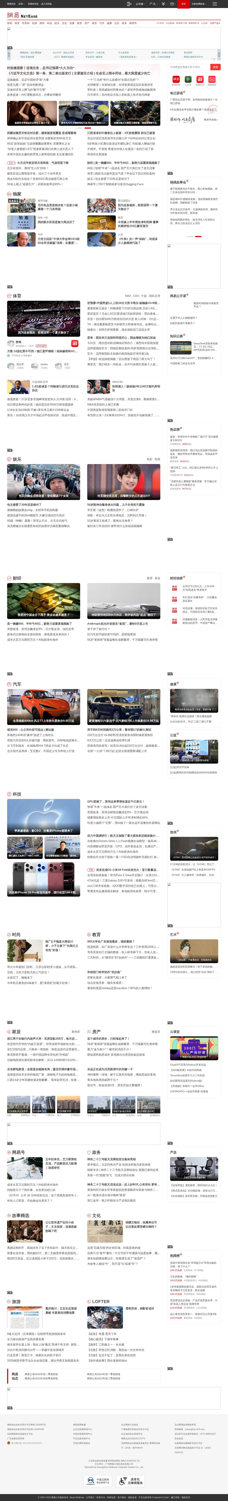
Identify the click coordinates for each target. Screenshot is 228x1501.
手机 (91, 870)
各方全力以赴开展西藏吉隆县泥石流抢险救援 (35, 79)
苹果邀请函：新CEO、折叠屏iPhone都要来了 (124, 168)
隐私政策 (132, 1497)
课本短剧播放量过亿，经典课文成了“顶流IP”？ (116, 1258)
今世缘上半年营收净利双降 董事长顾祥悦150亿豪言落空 (138, 224)
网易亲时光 (194, 23)
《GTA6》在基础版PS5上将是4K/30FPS (192, 869)
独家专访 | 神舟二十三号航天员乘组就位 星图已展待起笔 (123, 1169)
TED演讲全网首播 (28, 57)
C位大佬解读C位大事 (128, 52)
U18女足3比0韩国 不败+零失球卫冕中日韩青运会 (38, 409)
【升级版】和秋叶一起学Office (187, 1086)
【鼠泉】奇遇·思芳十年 (102, 1333)
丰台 (34, 1115)
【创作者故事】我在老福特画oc (107, 1360)
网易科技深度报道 (126, 57)
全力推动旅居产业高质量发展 (25, 1339)
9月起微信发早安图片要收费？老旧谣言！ (193, 109)
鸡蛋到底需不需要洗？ (182, 323)
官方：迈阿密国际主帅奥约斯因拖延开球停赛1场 (118, 353)
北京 (116, 23)
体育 (17, 23)
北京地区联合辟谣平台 (131, 1434)
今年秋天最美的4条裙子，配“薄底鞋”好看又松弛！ (38, 982)
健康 (109, 23)
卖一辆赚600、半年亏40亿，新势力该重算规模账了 (39, 623)
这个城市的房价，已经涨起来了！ (108, 1038)
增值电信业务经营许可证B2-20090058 (25, 1429)
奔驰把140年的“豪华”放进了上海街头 (30, 735)
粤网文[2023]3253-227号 (133, 1438)
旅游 (16, 1301)
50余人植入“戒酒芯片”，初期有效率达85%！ (35, 184)
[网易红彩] (74, 343)
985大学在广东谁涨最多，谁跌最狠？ (111, 941)
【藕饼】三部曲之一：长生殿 (105, 1344)
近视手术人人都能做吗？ (184, 317)
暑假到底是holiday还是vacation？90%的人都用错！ (120, 988)
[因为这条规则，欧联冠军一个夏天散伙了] (101, 205)
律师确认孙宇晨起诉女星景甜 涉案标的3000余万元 (39, 138)
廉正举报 (175, 1497)
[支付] (164, 4)
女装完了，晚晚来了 (20, 977)
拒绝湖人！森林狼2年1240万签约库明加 (136, 388)
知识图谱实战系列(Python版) (186, 1080)
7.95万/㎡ (105, 1115)
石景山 (90, 1115)
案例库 (76, 1031)
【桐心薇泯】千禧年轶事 (103, 1339)
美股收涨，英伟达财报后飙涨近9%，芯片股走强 (117, 812)
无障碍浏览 (33, 4)
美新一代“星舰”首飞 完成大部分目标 (111, 1175)
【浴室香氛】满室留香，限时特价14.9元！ (193, 1185)
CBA (136, 295)
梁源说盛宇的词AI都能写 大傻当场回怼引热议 (36, 515)
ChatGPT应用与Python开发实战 (188, 1064)
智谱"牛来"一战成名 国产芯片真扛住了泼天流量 (117, 806)
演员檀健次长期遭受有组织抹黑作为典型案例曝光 (38, 526)
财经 (42, 23)
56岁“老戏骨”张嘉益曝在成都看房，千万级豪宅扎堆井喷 (122, 639)
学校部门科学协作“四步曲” (104, 972)
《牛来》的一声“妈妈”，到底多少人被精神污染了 (138, 240)
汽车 (101, 23)
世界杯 (26, 23)
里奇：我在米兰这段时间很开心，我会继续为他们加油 (121, 337)
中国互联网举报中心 (82, 1434)
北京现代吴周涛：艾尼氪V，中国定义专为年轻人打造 (41, 751)
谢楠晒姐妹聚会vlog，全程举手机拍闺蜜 (32, 510)
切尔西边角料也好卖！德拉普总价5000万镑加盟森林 (40, 404)
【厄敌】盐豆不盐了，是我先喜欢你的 (111, 1355)
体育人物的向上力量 (160, 57)
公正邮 (204, 23)
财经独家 (176, 578)
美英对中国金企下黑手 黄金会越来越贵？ (121, 162)
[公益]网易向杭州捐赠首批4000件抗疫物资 (193, 772)
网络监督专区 (209, 14)
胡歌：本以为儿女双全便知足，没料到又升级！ (117, 515)
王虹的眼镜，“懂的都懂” (183, 1276)
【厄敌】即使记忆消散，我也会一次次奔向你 (115, 1349)
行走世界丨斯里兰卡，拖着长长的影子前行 (34, 1355)
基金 (157, 578)
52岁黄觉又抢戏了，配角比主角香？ (110, 520)
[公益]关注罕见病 (179, 767)
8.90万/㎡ (25, 1115)
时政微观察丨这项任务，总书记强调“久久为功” (40, 68)
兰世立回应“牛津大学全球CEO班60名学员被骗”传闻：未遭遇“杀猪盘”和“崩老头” (59, 241)
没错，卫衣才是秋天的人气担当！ (28, 972)
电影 (149, 459)
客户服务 (122, 1497)
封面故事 (57, 57)
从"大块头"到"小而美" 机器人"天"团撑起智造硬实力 (39, 94)
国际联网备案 (79, 1424)
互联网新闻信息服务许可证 (20, 1434)
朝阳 (9, 1115)
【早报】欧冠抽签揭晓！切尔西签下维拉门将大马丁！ (121, 359)
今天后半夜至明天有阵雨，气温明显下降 (43, 162)
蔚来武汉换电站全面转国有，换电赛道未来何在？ (38, 634)
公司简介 (90, 1497)
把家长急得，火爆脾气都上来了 (107, 977)
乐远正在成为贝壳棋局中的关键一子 (110, 1069)
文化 (64, 23)
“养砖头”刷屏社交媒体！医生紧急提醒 (191, 716)
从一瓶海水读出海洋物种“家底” (106, 1195)
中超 (144, 295)
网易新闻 (22, 14)
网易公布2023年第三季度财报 (103, 1378)
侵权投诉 (186, 1497)
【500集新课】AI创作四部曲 (186, 1070)
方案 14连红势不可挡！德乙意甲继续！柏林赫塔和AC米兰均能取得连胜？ (42, 351)
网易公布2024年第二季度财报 (41, 1374)
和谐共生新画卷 (97, 154)
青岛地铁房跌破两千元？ (103, 1079)
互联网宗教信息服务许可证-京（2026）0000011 (193, 1450)
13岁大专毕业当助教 (95, 57)
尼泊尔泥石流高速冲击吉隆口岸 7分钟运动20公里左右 (121, 138)
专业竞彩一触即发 (192, 57)
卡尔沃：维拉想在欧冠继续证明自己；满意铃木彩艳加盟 (123, 343)
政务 (124, 23)
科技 (49, 23)
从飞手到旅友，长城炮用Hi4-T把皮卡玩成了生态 (37, 745)
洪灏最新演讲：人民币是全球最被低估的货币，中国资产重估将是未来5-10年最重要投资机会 (200, 621)
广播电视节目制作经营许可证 (135, 1429)
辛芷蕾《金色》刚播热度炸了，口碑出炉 (113, 510)
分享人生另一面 (191, 52)
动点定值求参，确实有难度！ (105, 982)
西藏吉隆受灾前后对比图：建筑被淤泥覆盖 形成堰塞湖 (41, 132)
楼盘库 (156, 1031)
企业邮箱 (170, 23)
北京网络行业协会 (129, 1424)
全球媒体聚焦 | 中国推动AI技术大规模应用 (114, 84)
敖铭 (18, 341)
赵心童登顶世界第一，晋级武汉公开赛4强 (193, 1314)
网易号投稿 (210, 119)
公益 (173, 735)
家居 (94, 23)
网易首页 (11, 4)
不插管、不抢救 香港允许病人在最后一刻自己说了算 (120, 148)
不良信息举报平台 (81, 1438)
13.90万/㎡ (155, 1115)
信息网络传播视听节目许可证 (188, 1443)
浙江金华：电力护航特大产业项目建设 (111, 1200)
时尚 (16, 934)
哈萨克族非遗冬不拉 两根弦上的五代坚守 (113, 94)
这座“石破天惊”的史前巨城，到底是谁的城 (113, 1247)
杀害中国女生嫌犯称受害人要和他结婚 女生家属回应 (40, 154)
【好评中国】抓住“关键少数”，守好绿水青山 (115, 79)
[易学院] (182, 119)
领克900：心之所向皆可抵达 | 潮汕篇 (30, 729)
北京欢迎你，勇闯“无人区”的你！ (28, 168)
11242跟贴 (201, 1308)
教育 (79, 23)
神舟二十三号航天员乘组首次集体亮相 (111, 1159)
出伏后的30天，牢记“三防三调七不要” (191, 721)
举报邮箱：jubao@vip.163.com (190, 1429)
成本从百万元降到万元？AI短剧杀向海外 (32, 639)
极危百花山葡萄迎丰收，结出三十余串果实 (34, 173)
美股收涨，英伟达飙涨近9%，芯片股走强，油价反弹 (40, 629)
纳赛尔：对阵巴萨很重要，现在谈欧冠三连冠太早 (118, 329)
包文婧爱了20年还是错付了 (24, 504)
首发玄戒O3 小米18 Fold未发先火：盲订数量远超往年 (127, 870)
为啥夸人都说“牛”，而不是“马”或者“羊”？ (112, 1263)
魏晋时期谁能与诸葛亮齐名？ (206, 305)
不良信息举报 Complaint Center (154, 1497)
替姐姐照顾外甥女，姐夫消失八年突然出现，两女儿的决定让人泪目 (192, 221)
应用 (21, 4)
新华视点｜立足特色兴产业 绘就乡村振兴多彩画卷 (119, 1164)
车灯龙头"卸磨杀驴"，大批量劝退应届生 (200, 599)
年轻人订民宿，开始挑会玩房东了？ (30, 1200)
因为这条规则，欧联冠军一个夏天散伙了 (138, 207)
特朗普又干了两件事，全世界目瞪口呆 (31, 1190)
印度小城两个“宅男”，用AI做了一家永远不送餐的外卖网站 (123, 822)
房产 (86, 23)
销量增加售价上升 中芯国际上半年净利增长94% (117, 817)
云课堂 (175, 1032)
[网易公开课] (140, 4)
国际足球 (154, 295)
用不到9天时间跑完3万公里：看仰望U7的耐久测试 (119, 729)
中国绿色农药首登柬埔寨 (103, 89)
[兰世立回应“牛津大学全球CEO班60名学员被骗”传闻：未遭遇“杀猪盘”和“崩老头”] (21, 239)
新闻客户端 (181, 23)
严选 (173, 1152)
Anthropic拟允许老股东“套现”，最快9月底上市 (117, 623)
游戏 (173, 832)
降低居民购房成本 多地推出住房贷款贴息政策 (116, 1054)
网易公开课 (178, 296)
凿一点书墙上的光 (61, 52)
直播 (71, 23)
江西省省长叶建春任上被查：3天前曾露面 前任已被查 (121, 132)
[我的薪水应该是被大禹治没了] (21, 222)
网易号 (133, 23)
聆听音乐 (90, 52)
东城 (139, 1115)
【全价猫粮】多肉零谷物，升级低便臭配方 (193, 1196)
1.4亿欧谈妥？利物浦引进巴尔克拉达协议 (55, 388)
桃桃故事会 (178, 182)
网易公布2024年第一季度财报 (103, 1374)
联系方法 (101, 1497)
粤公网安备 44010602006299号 (26, 1443)
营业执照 (179, 1438)
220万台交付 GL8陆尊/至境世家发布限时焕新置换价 (120, 735)
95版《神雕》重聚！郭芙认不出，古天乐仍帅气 (37, 520)
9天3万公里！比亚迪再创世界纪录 (108, 740)
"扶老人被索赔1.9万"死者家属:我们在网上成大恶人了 (40, 148)
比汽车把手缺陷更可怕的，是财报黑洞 (111, 634)
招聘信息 (111, 1497)
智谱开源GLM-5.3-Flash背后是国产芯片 (123, 184)
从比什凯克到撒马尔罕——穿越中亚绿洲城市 (35, 1349)
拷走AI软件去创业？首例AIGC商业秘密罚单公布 (37, 178)
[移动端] (129, 4)
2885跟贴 (201, 1294)
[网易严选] (153, 4)
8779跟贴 (198, 1270)
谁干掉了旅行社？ (98, 629)
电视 (157, 459)
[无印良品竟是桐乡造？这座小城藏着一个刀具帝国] (21, 205)
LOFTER (101, 1301)
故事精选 (20, 1215)
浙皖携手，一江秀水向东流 (24, 89)
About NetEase (76, 1497)
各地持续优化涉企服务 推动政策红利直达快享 (36, 84)
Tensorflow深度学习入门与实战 (187, 1075)
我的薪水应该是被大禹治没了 (56, 222)
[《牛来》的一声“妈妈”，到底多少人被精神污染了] (101, 239)
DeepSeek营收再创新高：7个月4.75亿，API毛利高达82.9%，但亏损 (206, 346)
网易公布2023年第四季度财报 (41, 1378)
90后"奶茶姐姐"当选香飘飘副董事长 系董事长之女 (38, 143)
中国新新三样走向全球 (182, 363)
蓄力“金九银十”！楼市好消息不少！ (109, 1049)
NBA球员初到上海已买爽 (103, 404)
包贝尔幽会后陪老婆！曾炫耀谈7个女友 (120, 178)
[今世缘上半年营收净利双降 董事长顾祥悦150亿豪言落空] (101, 222)
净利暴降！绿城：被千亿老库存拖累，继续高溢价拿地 (121, 1074)
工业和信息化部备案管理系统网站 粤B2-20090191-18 (114, 1461)
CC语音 (160, 23)
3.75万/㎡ (75, 1115)
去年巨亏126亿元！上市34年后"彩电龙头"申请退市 (199, 588)
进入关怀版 (46, 4)
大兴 (114, 1115)
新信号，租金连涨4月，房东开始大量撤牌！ (115, 1085)
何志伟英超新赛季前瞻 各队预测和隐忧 (119, 173)
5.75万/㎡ (130, 1115)
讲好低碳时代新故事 (160, 52)
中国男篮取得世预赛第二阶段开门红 (110, 409)
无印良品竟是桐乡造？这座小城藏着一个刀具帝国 (58, 207)
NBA (128, 295)
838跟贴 (198, 1318)
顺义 (59, 1115)
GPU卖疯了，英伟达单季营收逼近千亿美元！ (116, 801)
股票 (149, 578)
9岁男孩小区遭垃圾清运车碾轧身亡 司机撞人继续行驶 (121, 143)
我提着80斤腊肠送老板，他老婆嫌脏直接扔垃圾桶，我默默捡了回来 (194, 201)
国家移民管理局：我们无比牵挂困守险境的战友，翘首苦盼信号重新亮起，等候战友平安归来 (193, 454)
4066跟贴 (203, 1280)
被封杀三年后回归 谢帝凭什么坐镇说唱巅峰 (114, 526)
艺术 (173, 934)
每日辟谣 (176, 93)
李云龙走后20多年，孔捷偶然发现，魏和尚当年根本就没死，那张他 (194, 211)
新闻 (9, 23)
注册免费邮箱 (198, 4)
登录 (184, 4)
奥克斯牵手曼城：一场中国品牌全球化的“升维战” (38, 1054)
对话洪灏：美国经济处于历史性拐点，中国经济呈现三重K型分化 (200, 610)
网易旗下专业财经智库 (30, 52)
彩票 (34, 23)
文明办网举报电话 (81, 1443)
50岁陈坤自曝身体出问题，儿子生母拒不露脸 (116, 504)
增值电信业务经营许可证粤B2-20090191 (26, 1424)
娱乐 (57, 23)
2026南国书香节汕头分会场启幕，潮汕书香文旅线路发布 (43, 1360)
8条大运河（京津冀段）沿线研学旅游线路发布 (36, 1333)
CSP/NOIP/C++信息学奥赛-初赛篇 (189, 1091)
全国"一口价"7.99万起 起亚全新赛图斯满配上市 (117, 751)
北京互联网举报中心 (82, 1429)
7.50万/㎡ (50, 1115)
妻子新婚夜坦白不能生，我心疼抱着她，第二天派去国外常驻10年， (193, 190)
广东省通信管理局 (15, 1438)
